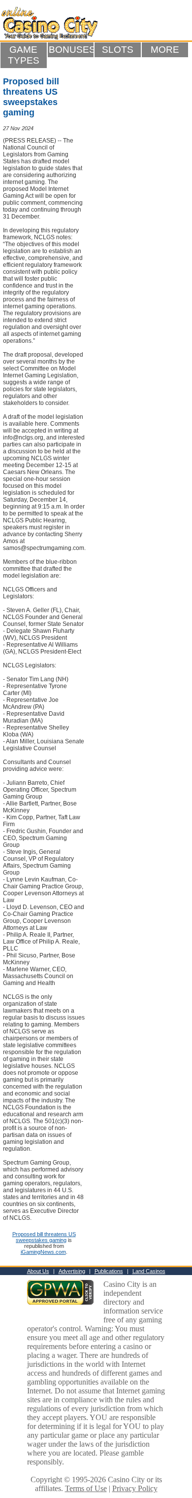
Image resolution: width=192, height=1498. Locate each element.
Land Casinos (148, 1271)
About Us (38, 1271)
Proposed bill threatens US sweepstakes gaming (44, 1237)
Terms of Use (86, 1488)
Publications (109, 1271)
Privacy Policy (135, 1488)
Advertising (72, 1271)
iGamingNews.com (43, 1252)
